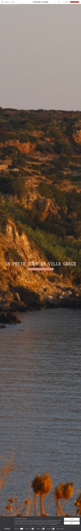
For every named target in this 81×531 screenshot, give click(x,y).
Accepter (72, 519)
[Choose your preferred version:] (59, 2)
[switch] (32, 529)
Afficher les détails (60, 528)
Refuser (71, 522)
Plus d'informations (53, 524)
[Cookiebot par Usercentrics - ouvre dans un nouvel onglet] (7, 529)
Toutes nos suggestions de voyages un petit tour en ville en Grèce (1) (40, 269)
